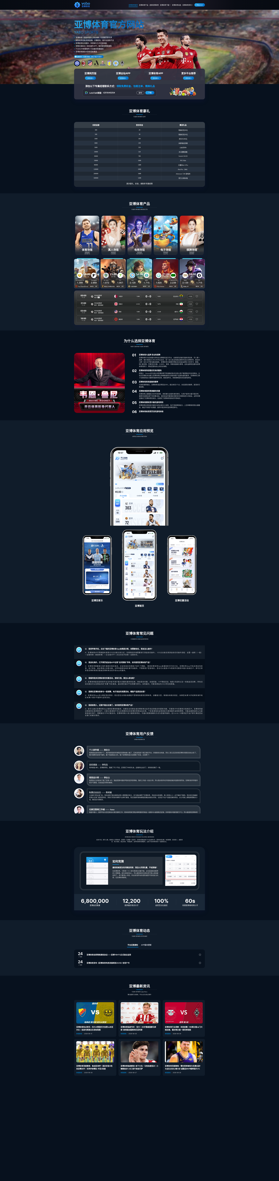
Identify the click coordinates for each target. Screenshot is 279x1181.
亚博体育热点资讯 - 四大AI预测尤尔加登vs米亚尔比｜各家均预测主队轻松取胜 (94, 1028)
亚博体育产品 (143, 5)
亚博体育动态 (176, 5)
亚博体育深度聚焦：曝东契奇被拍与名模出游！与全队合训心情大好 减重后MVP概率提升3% (183, 1067)
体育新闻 (79, 1033)
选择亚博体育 (154, 5)
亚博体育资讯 (187, 5)
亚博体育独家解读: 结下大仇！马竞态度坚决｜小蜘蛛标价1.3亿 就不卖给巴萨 (139, 1067)
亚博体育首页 (133, 5)
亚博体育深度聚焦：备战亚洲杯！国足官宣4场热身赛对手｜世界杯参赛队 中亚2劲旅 (94, 1067)
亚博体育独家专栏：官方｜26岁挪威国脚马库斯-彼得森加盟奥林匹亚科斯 (138, 1028)
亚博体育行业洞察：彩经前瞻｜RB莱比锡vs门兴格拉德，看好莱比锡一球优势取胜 (183, 1028)
